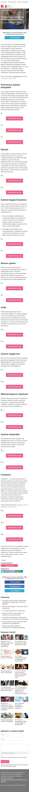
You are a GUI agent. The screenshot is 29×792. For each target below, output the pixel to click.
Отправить (5, 761)
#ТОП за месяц (12, 2)
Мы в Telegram (15, 38)
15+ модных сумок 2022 (8, 78)
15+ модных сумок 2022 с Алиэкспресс (13, 611)
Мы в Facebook (15, 582)
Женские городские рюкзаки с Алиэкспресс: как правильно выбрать (13, 626)
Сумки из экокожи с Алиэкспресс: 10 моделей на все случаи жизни (13, 614)
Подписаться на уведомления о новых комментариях (14, 757)
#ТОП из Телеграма (22, 2)
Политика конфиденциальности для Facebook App (13, 785)
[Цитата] (9, 742)
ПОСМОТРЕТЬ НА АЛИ (14, 118)
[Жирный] (2, 742)
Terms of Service (9, 766)
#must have (4, 2)
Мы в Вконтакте (15, 586)
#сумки (3, 560)
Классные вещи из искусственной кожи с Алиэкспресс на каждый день (14, 622)
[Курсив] (3, 742)
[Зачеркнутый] (7, 742)
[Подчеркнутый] (5, 742)
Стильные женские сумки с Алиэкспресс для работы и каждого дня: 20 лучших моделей (14, 602)
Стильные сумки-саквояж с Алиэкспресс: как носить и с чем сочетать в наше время (15, 618)
